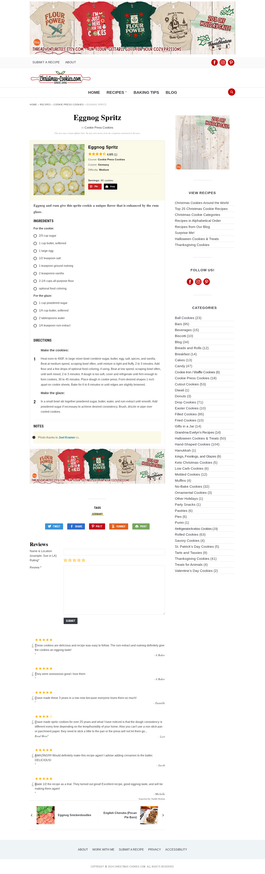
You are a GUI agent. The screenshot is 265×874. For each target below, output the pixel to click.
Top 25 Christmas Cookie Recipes (201, 209)
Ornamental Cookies (191, 493)
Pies (178, 517)
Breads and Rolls (188, 348)
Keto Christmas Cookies (193, 462)
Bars (178, 324)
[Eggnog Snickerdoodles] (45, 815)
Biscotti (180, 336)
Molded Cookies (187, 474)
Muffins (180, 480)
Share (78, 526)
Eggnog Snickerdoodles (74, 815)
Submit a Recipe (46, 62)
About (70, 62)
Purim (179, 522)
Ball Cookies (184, 318)
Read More (41, 736)
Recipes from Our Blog (192, 227)
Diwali (179, 390)
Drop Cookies (185, 402)
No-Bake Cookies (188, 486)
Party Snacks (185, 504)
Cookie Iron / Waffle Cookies (195, 372)
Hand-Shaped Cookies (192, 444)
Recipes (115, 92)
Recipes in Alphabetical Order (198, 221)
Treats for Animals (189, 564)
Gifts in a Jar (184, 426)
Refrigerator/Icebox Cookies (193, 529)
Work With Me (103, 849)
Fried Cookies (185, 420)
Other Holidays (186, 498)
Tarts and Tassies (188, 553)
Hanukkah (183, 450)
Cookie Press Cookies (69, 104)
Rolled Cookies (186, 534)
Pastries (181, 511)
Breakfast (182, 354)
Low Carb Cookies (189, 468)
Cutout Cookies (187, 384)
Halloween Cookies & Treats (197, 239)
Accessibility (176, 849)
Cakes (180, 360)
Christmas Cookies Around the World (202, 203)
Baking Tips (146, 92)
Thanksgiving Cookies (192, 245)
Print (143, 526)
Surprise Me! (185, 233)
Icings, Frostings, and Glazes (195, 456)
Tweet (56, 526)
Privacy (154, 849)
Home (94, 92)
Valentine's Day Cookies (194, 571)
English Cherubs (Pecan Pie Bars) (120, 815)
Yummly (120, 526)
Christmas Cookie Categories (197, 215)
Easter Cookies (187, 408)
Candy (180, 366)
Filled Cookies (186, 414)
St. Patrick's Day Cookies (194, 546)
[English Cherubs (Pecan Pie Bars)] (149, 815)
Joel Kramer (67, 437)
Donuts (180, 396)
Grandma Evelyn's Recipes (194, 432)
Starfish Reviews (158, 799)
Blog (171, 92)
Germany (97, 514)
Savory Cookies (187, 541)
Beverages (183, 330)
